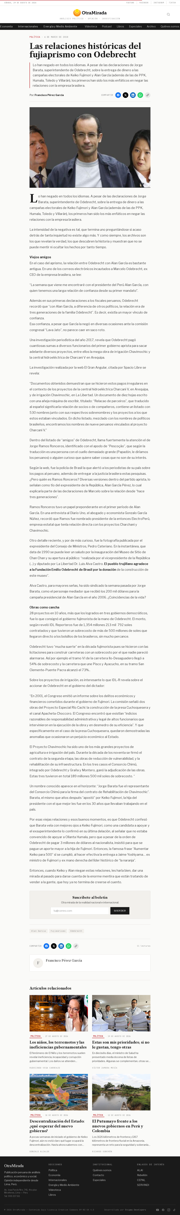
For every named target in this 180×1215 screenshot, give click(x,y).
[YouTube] (157, 1210)
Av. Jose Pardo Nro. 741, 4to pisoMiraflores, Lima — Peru (20, 1191)
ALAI (140, 1170)
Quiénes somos (102, 1170)
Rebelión (142, 1175)
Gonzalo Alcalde (39, 1151)
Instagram (159, 3)
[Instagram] (168, 1210)
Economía (54, 1175)
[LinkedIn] (133, 95)
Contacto (98, 1175)
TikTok (172, 3)
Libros (120, 26)
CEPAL (141, 1180)
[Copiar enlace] (147, 95)
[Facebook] (118, 95)
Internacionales (28, 26)
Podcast (107, 26)
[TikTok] (174, 1210)
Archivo (151, 26)
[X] (125, 95)
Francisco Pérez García (64, 961)
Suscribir (120, 910)
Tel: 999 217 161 (12, 1196)
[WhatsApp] (140, 95)
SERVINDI (143, 1184)
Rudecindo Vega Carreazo (45, 1068)
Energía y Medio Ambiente (60, 26)
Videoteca (91, 26)
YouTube (130, 3)
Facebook (144, 3)
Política (36, 1036)
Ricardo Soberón (102, 1151)
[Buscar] (168, 14)
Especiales (135, 26)
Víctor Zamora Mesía (104, 1068)
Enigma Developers (135, 1210)
